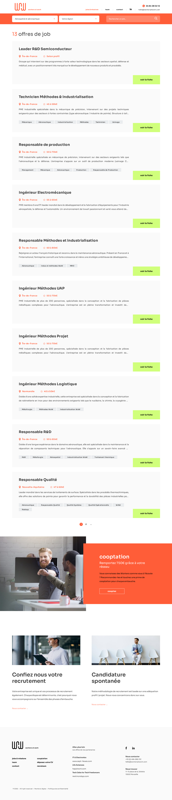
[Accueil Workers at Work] (28, 7)
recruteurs (41, 766)
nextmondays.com (80, 776)
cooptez (112, 591)
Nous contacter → (20, 708)
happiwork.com (79, 769)
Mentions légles (40, 789)
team (107, 9)
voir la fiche (146, 79)
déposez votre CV (45, 762)
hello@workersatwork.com (149, 10)
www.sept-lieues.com (82, 761)
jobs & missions (92, 9)
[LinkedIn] (130, 9)
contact (119, 9)
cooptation (42, 758)
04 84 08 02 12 (153, 6)
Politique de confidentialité (58, 789)
